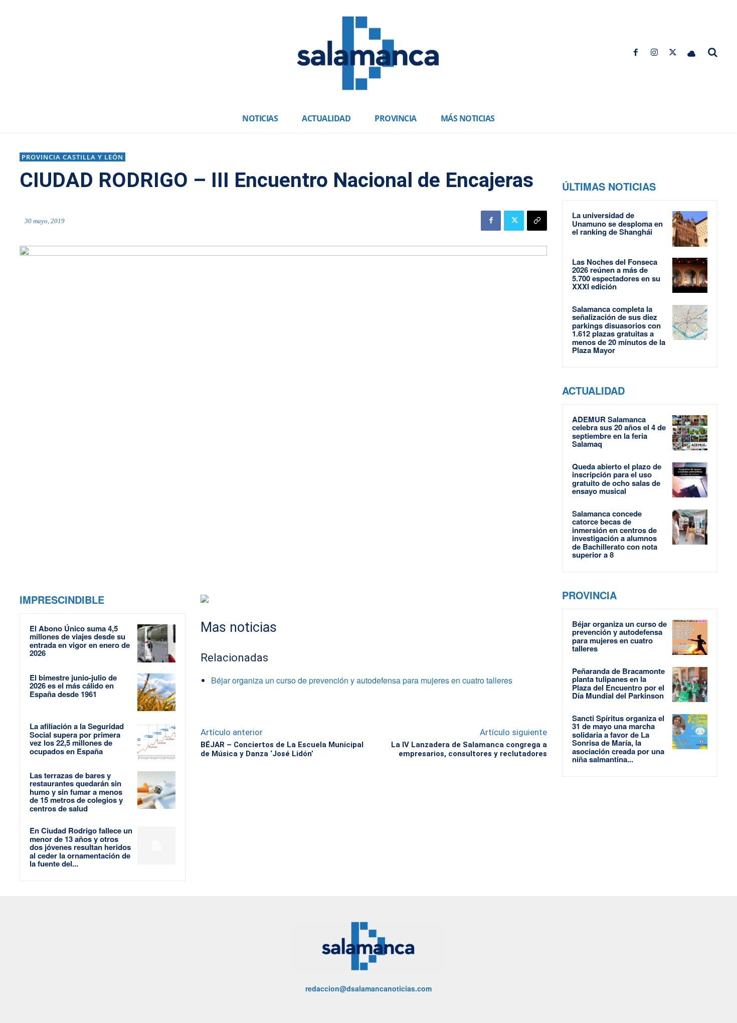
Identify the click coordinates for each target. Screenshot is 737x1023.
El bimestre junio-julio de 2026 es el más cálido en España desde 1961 (73, 686)
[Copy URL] (537, 221)
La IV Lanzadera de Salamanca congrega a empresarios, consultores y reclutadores (469, 749)
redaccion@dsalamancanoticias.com (368, 988)
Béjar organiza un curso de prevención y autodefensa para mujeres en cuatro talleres (361, 680)
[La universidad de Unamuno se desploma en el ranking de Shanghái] (689, 228)
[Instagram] (654, 52)
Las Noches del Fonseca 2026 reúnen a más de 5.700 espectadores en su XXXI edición (616, 274)
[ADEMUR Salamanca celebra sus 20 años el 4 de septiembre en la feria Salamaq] (689, 432)
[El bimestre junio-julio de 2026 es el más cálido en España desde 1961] (156, 692)
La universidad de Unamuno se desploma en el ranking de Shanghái (617, 223)
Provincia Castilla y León (72, 156)
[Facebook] (635, 52)
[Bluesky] (691, 52)
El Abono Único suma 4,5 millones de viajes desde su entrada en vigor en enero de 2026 (80, 641)
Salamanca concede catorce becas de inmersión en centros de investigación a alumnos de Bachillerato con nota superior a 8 (614, 534)
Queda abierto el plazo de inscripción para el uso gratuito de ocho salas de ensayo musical (616, 479)
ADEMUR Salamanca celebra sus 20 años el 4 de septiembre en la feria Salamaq (619, 432)
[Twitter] (673, 52)
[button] (713, 52)
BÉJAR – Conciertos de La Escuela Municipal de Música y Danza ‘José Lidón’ (282, 749)
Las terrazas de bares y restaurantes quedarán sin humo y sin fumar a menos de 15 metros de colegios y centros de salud (76, 792)
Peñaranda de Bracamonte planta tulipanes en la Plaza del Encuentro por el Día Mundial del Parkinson (618, 683)
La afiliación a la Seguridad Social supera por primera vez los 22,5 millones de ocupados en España (77, 739)
